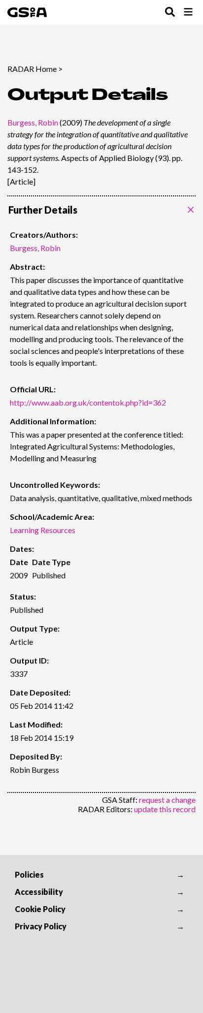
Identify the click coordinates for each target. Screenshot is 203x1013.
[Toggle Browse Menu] (188, 12)
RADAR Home (32, 68)
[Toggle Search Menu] (170, 12)
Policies (29, 874)
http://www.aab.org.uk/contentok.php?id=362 (88, 402)
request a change (167, 799)
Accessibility (39, 891)
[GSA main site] (27, 12)
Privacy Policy (41, 926)
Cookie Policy (40, 909)
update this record (165, 809)
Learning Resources (42, 530)
